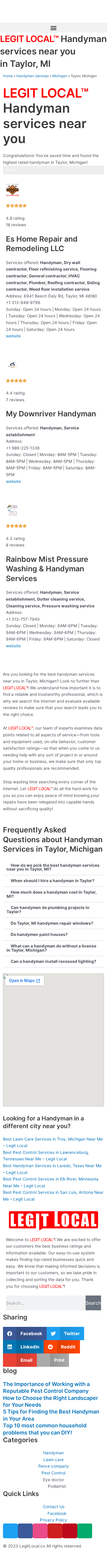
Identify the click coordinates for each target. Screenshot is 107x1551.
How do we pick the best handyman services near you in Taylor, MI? (53, 867)
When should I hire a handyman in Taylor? (53, 880)
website (13, 336)
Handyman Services (32, 76)
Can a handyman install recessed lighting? (53, 961)
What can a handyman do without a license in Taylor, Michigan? (51, 948)
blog (10, 1370)
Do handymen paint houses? (39, 934)
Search (93, 1303)
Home (8, 76)
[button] (53, 28)
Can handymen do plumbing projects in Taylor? (48, 909)
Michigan (59, 76)
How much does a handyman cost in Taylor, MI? (52, 894)
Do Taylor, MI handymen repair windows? (52, 923)
